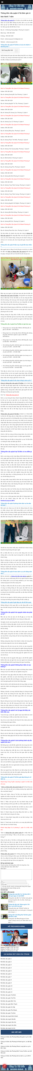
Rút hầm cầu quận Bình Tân (8, 1001)
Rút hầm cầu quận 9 (6, 983)
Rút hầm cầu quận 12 (6, 992)
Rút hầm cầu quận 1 (6, 958)
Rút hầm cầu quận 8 (6, 980)
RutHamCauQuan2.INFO (8, 500)
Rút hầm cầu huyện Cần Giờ (8, 1022)
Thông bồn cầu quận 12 (12, 395)
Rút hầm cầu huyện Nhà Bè (8, 1019)
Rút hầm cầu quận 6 (6, 974)
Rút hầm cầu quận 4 (6, 967)
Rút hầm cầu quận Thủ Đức (8, 1013)
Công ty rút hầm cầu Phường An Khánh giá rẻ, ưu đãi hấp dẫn (16, 1042)
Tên (2, 881)
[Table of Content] (16, 50)
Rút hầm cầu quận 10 (6, 986)
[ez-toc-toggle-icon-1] (16, 50)
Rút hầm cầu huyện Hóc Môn (8, 1025)
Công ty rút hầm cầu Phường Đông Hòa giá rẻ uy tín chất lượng (16, 1037)
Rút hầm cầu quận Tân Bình (8, 995)
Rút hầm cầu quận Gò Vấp (8, 1007)
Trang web (3, 884)
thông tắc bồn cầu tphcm (18, 576)
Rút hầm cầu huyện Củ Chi (8, 1028)
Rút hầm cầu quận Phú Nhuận (9, 1010)
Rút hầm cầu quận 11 (6, 989)
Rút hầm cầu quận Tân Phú (8, 998)
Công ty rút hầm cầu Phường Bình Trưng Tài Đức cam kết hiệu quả (16, 1051)
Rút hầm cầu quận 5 (6, 971)
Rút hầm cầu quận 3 (6, 964)
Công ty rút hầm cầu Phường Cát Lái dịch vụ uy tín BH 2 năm (16, 1056)
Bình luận (4, 868)
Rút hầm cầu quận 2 (6, 961)
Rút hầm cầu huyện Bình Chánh (9, 1016)
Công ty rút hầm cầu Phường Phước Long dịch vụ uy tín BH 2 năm (16, 1047)
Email (2, 883)
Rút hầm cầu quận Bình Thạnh (9, 1004)
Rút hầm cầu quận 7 (6, 977)
